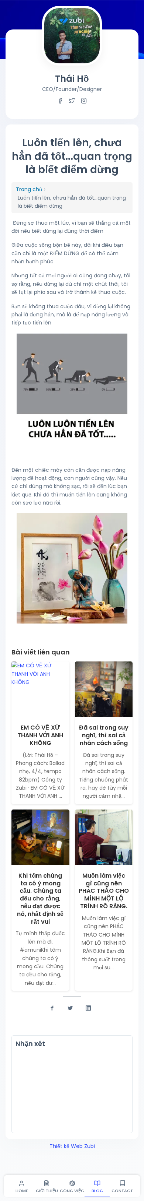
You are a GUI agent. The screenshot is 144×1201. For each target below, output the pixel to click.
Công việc (72, 1191)
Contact (122, 1191)
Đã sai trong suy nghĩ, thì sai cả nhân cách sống (103, 735)
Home (22, 1191)
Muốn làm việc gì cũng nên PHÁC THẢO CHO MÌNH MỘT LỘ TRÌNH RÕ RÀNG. (104, 890)
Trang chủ (29, 189)
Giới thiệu (47, 1191)
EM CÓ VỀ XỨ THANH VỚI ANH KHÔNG (40, 735)
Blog (97, 1191)
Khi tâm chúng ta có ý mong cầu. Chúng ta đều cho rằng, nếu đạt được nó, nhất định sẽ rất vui (40, 898)
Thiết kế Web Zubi (72, 1146)
